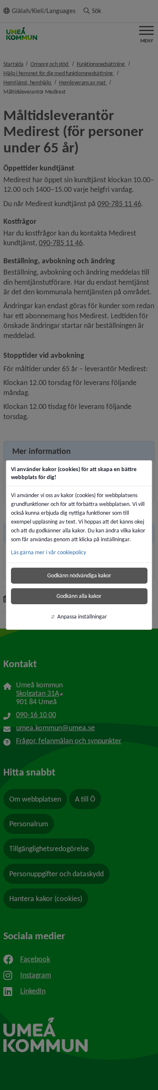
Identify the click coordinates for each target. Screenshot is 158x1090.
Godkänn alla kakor (79, 596)
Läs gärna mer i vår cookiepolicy (48, 552)
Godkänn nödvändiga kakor (79, 575)
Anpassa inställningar (82, 616)
